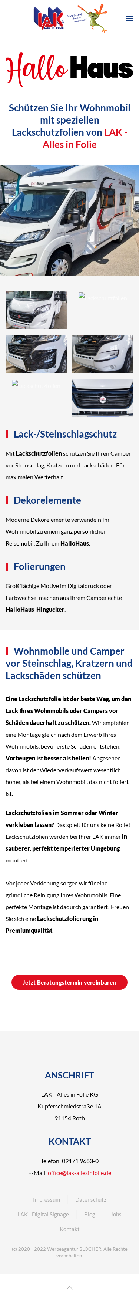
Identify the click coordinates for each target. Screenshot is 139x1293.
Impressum (46, 1199)
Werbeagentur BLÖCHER (74, 1249)
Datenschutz (90, 1199)
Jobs (116, 1214)
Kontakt (70, 1229)
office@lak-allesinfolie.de (79, 1172)
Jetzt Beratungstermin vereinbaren (69, 982)
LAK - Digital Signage (43, 1214)
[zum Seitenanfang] (69, 1288)
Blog (89, 1214)
